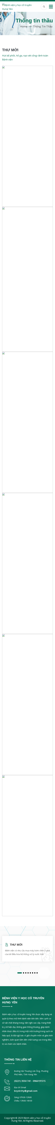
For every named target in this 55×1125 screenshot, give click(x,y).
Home (23, 26)
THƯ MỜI (16, 944)
